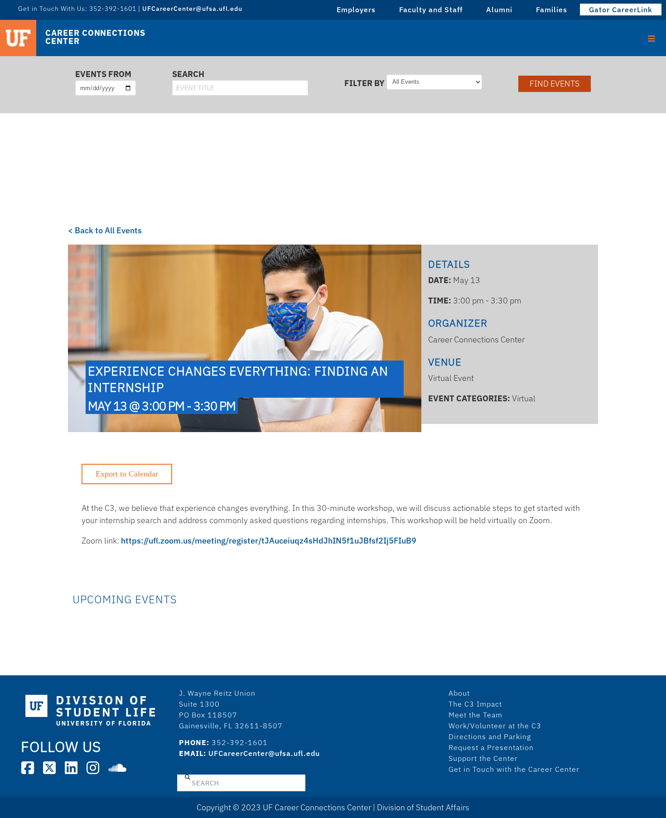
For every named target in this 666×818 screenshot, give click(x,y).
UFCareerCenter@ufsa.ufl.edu (264, 753)
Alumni (499, 9)
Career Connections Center (95, 37)
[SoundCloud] (117, 768)
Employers (356, 9)
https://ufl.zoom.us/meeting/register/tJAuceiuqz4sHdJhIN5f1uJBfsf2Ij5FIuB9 (268, 540)
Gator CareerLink (620, 9)
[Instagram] (93, 768)
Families (551, 9)
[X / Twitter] (49, 768)
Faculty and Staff (431, 9)
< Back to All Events (105, 230)
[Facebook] (28, 768)
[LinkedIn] (71, 768)
